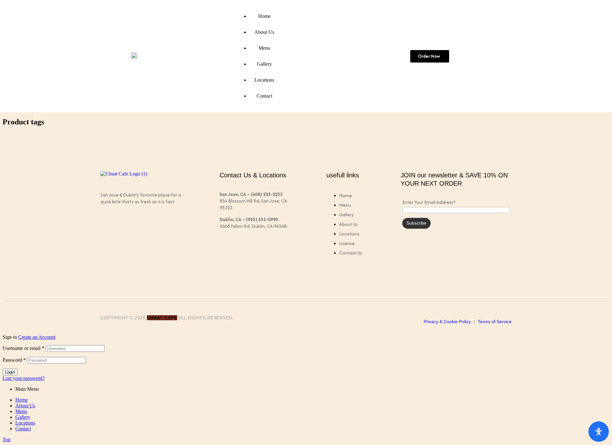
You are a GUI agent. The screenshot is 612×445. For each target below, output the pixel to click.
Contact (23, 428)
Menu (21, 411)
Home (21, 400)
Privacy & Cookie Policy (447, 321)
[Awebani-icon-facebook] (108, 227)
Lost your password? (24, 378)
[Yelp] (183, 227)
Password (14, 360)
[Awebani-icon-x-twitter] (133, 227)
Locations (25, 423)
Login (10, 372)
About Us (25, 405)
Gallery (22, 417)
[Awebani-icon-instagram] (158, 227)
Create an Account (36, 337)
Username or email (23, 348)
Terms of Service (495, 321)
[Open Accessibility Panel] (598, 431)
